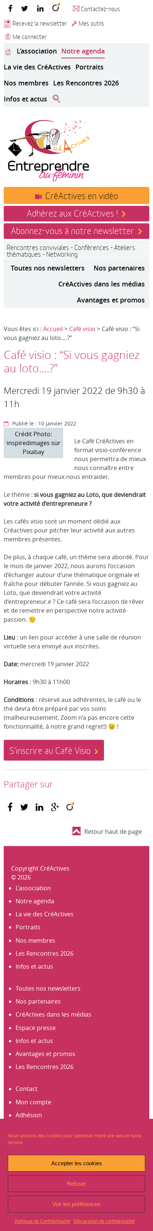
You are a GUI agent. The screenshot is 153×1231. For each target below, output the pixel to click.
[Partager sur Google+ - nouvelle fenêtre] (55, 807)
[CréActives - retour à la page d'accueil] (48, 149)
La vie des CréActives (37, 66)
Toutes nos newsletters (48, 267)
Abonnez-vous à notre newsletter (72, 230)
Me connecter (30, 36)
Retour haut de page (113, 831)
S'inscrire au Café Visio (50, 750)
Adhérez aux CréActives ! (72, 212)
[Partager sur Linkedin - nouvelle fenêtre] (39, 807)
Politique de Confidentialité (42, 1221)
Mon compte (33, 1102)
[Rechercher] (56, 99)
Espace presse (36, 1028)
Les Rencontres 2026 (86, 82)
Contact (27, 1089)
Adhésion (29, 1115)
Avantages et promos (111, 299)
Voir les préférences (76, 1204)
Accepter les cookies (76, 1163)
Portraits (89, 66)
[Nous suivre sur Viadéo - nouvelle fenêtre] (56, 8)
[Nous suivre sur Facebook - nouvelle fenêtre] (10, 8)
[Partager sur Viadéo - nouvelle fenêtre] (70, 807)
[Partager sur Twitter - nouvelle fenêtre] (24, 807)
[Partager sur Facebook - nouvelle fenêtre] (10, 807)
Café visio (82, 329)
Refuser (76, 1183)
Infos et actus (25, 98)
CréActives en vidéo (81, 195)
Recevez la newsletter (40, 23)
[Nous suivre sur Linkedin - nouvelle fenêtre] (40, 8)
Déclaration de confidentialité (104, 1221)
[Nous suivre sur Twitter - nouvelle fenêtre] (25, 8)
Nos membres (26, 82)
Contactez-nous (100, 8)
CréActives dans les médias (101, 283)
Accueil (53, 329)
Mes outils (91, 23)
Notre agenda (83, 50)
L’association (37, 50)
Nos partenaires (119, 267)
